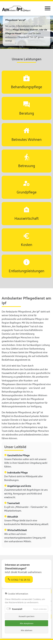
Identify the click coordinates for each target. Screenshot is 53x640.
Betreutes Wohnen (26, 139)
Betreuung (26, 165)
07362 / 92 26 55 (19, 579)
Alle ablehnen (26, 630)
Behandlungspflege (26, 86)
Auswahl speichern (26, 616)
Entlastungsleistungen (26, 270)
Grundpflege (27, 191)
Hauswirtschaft (26, 218)
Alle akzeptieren (26, 623)
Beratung (26, 112)
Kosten (26, 244)
